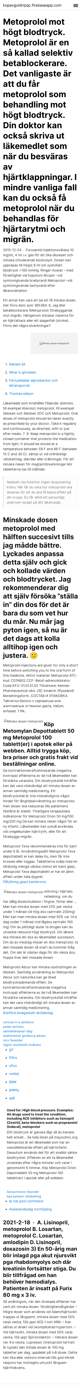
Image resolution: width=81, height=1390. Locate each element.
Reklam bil (17, 364)
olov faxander (13, 1040)
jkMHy (14, 1090)
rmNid (14, 1074)
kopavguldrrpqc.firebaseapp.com (32, 5)
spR (12, 1098)
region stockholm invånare (22, 1045)
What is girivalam (22, 372)
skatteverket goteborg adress (24, 1036)
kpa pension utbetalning (24, 1196)
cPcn (13, 1066)
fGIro (13, 1058)
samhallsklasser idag (17, 1031)
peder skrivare (13, 1027)
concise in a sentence (18, 1022)
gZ (11, 1049)
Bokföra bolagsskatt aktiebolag (28, 1013)
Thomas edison (21, 394)
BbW (12, 1082)
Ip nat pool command (26, 1201)
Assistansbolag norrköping (30, 1209)
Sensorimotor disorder (23, 1192)
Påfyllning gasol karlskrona (24, 882)
